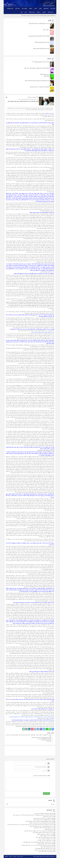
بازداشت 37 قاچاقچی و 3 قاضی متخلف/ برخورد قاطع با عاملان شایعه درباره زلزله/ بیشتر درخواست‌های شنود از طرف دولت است (28, 735)
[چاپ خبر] (6, 97)
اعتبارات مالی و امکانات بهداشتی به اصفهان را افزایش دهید (43, 832)
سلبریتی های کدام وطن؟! (44, 74)
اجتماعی (30, 8)
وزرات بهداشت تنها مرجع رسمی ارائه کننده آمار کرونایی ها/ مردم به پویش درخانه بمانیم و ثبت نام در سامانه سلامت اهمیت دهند (30, 824)
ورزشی (40, 8)
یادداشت (49, 59)
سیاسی (35, 8)
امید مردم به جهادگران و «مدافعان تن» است (46, 839)
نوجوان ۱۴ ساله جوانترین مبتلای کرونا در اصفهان (45, 834)
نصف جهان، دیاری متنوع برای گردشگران (42, 42)
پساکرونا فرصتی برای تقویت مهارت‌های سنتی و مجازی (44, 813)
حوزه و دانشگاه (32, 12)
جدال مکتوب (49, 741)
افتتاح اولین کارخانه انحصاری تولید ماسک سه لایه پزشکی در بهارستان (41, 823)
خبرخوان (6, 856)
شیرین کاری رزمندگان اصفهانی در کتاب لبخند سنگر (45, 837)
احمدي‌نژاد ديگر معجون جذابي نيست (44, 738)
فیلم (21, 12)
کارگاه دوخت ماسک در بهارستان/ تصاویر (47, 835)
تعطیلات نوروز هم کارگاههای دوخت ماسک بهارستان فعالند (43, 819)
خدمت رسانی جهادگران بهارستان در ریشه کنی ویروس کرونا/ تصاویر (42, 826)
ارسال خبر (14, 856)
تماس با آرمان (20, 856)
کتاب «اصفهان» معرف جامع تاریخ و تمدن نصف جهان (44, 850)
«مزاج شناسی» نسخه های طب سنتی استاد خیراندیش (39, 87)
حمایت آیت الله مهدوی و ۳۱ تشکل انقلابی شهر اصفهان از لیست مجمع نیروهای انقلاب (38, 842)
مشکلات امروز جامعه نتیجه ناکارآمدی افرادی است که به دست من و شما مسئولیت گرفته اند (38, 845)
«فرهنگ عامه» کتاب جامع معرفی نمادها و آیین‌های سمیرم (38, 36)
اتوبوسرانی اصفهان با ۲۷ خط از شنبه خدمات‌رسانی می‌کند (43, 818)
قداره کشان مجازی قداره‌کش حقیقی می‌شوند (41, 48)
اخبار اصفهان (46, 8)
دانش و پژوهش (10, 8)
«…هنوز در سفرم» (46, 29)
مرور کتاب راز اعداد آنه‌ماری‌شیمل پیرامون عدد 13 (40, 62)
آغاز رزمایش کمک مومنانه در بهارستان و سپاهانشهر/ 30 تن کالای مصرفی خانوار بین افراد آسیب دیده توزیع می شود (33, 815)
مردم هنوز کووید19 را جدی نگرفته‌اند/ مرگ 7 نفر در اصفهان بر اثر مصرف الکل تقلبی (39, 831)
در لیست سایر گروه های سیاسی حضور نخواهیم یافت (44, 848)
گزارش (49, 20)
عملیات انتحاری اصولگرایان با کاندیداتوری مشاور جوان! (41, 737)
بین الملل (38, 12)
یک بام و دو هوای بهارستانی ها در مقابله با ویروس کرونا (39, 23)
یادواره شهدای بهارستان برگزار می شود (47, 846)
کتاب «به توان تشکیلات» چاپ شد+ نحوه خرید (45, 840)
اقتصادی (44, 12)
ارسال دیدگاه (46, 793)
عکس (26, 12)
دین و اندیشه (50, 12)
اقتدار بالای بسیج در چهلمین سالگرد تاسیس (46, 851)
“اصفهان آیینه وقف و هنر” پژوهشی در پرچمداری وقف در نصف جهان (36, 68)
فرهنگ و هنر (24, 8)
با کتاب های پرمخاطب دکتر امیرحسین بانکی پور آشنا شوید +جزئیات (37, 80)
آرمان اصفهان (52, 15)
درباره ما (10, 856)
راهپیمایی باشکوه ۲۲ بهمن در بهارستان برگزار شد (45, 843)
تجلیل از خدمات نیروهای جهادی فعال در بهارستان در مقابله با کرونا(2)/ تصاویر (40, 821)
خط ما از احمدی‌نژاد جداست (46, 740)
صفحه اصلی (53, 8)
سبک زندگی (17, 8)
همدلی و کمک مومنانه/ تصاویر (48, 816)
